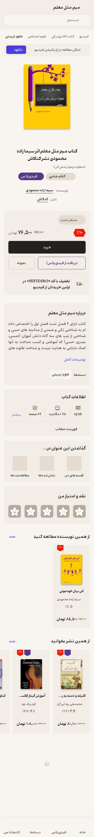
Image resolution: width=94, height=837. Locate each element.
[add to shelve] (74, 463)
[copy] (12, 284)
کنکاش (42, 199)
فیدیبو (84, 36)
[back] (86, 7)
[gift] (47, 138)
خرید (47, 247)
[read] (20, 463)
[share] (34, 138)
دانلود (18, 50)
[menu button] (7, 7)
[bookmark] (59, 138)
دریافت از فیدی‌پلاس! (61, 263)
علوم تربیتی (14, 36)
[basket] (20, 7)
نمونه (21, 263)
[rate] (79, 511)
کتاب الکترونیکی (62, 36)
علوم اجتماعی (37, 36)
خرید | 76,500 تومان (25, 830)
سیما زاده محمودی (39, 190)
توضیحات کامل (75, 359)
